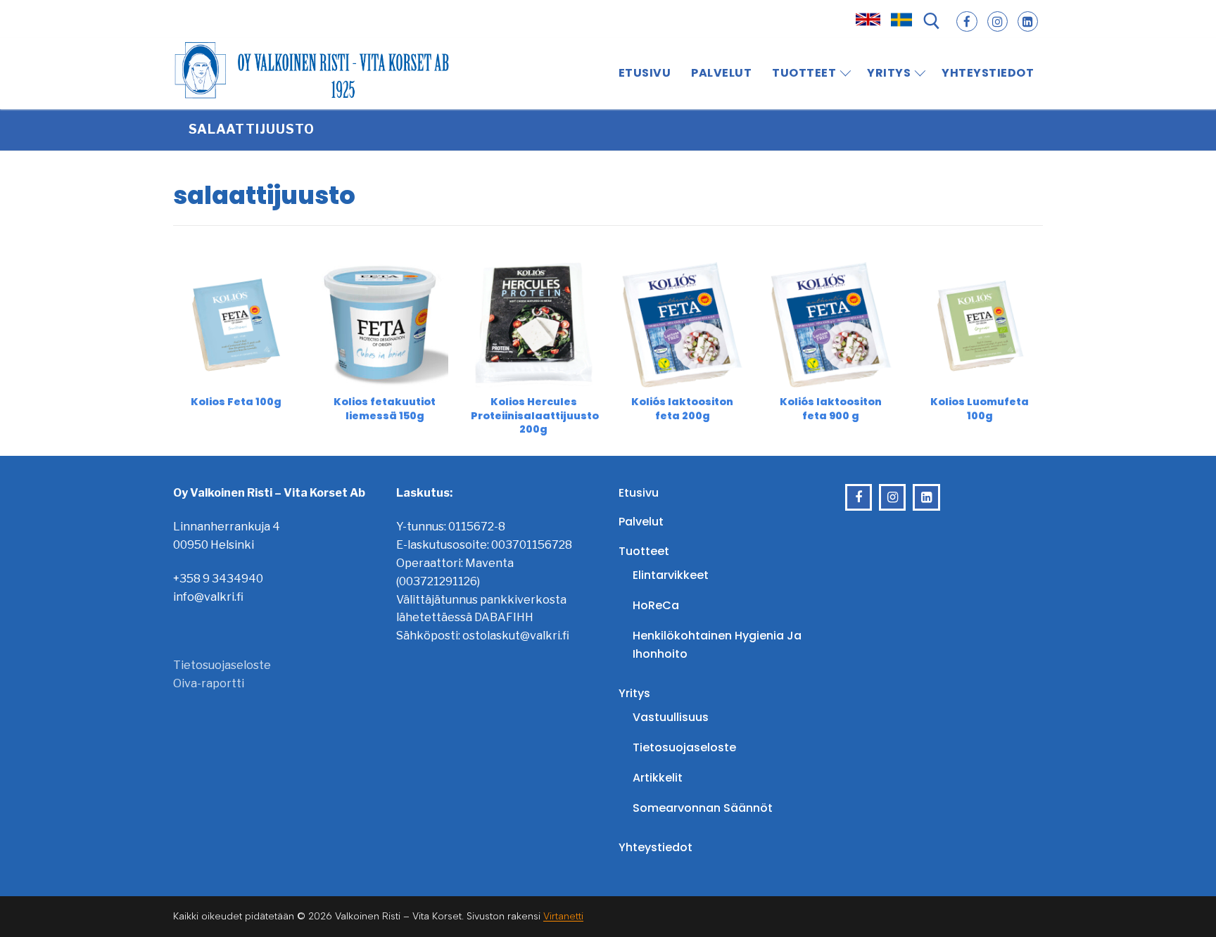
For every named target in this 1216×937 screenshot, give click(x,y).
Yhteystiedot (655, 847)
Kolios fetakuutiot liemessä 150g (385, 408)
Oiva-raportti (208, 683)
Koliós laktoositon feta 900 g (831, 408)
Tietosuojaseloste (222, 665)
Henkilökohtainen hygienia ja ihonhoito (717, 644)
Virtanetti (563, 916)
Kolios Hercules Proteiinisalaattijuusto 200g (535, 415)
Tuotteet (644, 551)
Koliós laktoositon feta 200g (682, 408)
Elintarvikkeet (671, 575)
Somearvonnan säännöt (703, 808)
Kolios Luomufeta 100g (979, 408)
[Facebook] (966, 21)
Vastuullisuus (671, 717)
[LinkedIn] (1028, 21)
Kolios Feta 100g (236, 402)
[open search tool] (931, 21)
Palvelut (641, 522)
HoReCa (656, 605)
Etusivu (639, 493)
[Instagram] (997, 21)
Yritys (634, 693)
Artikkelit (658, 778)
